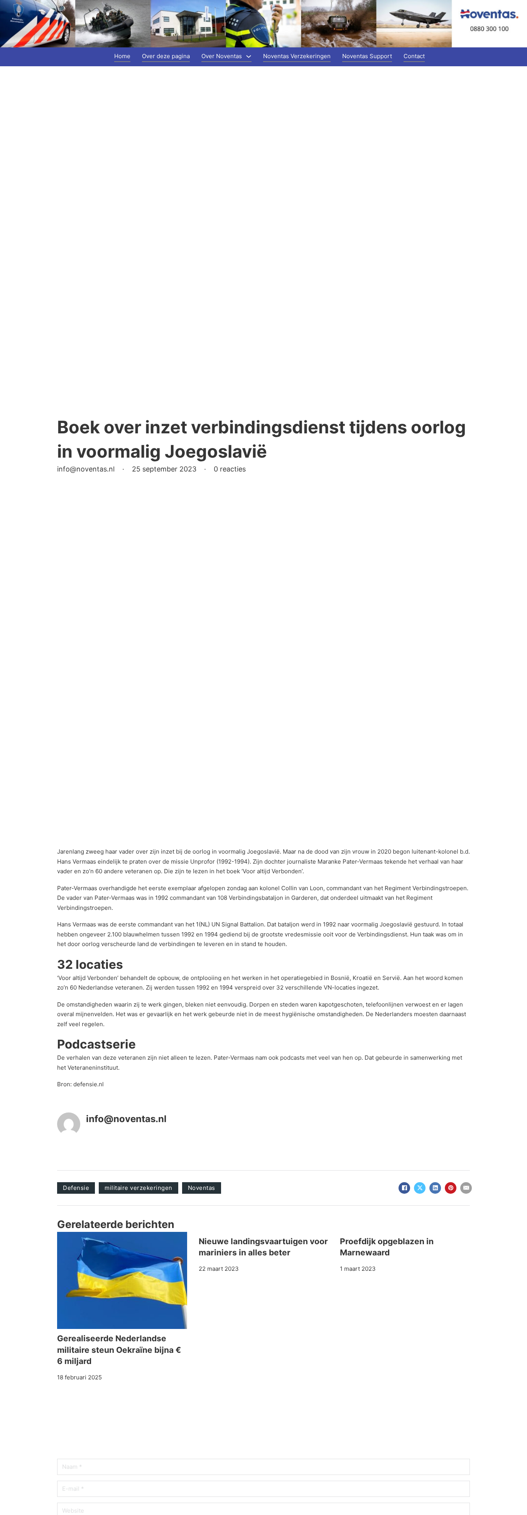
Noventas (201, 1187)
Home (122, 56)
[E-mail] (466, 1188)
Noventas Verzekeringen (297, 56)
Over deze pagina (166, 56)
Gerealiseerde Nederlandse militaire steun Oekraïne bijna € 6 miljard (119, 1350)
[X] (420, 1188)
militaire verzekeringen (138, 1187)
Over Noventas (221, 56)
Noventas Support (367, 56)
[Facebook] (404, 1188)
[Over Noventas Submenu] (249, 56)
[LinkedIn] (435, 1188)
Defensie (76, 1187)
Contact (414, 56)
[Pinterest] (450, 1188)
